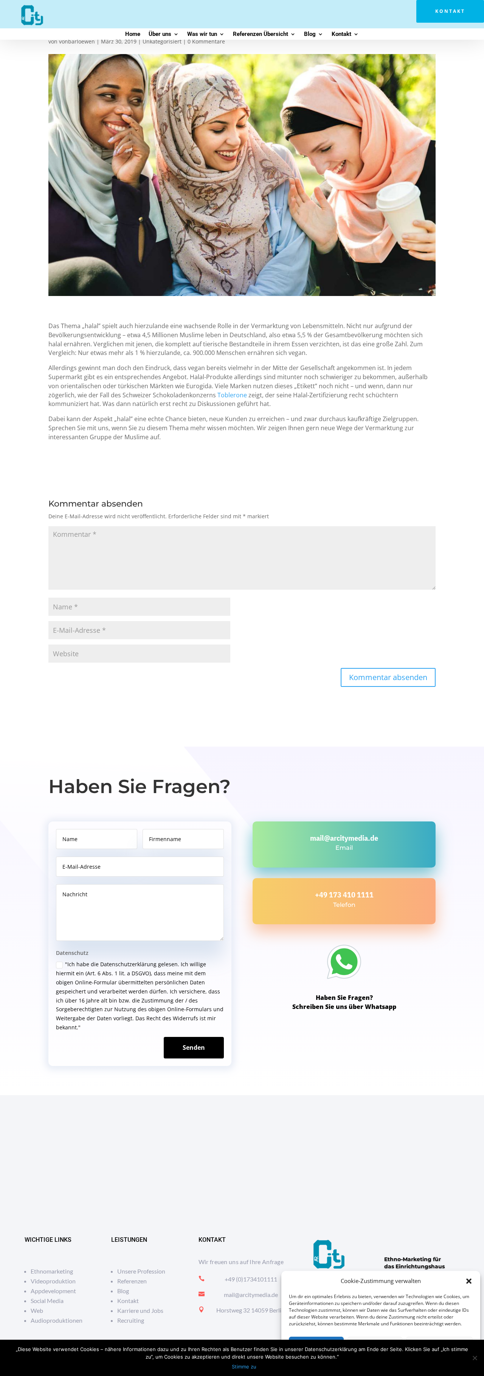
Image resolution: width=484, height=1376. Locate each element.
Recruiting (130, 1320)
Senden (194, 1047)
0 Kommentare (206, 41)
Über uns (160, 34)
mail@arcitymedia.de (344, 838)
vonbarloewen (77, 41)
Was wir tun (202, 34)
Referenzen (132, 1281)
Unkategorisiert (162, 41)
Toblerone (232, 395)
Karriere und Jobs (140, 1310)
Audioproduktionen (56, 1320)
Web (37, 1310)
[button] (469, 1281)
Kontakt (450, 11)
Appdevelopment (53, 1290)
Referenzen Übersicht (260, 34)
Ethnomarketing (52, 1271)
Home (132, 34)
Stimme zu (244, 1367)
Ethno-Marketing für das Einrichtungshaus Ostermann (414, 1266)
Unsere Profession (141, 1271)
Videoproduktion (53, 1281)
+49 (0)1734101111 (251, 1279)
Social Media (47, 1300)
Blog (310, 34)
